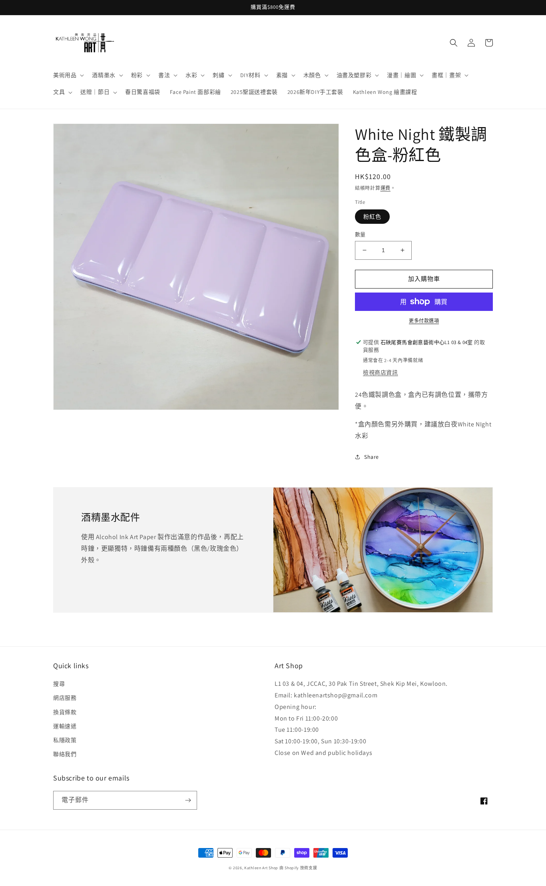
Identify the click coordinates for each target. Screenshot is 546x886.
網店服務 (64, 697)
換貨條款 (64, 712)
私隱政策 (64, 740)
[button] (67, 75)
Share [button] (371, 456)
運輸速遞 (64, 726)
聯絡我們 (64, 754)
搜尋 (59, 683)
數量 (360, 234)
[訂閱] (188, 800)
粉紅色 (372, 216)
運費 (386, 188)
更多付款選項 (424, 321)
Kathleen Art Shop (261, 867)
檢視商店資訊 (380, 372)
